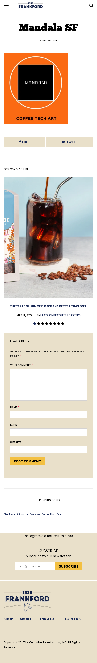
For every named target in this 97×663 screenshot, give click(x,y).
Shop (8, 618)
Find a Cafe (48, 618)
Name (13, 407)
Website (15, 442)
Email (13, 424)
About (26, 618)
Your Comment (20, 365)
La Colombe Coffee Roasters (60, 315)
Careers (73, 618)
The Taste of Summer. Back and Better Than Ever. (48, 306)
